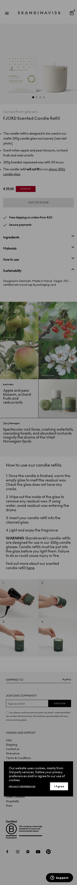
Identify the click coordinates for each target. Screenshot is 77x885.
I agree (59, 786)
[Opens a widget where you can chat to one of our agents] (59, 878)
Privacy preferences (22, 786)
